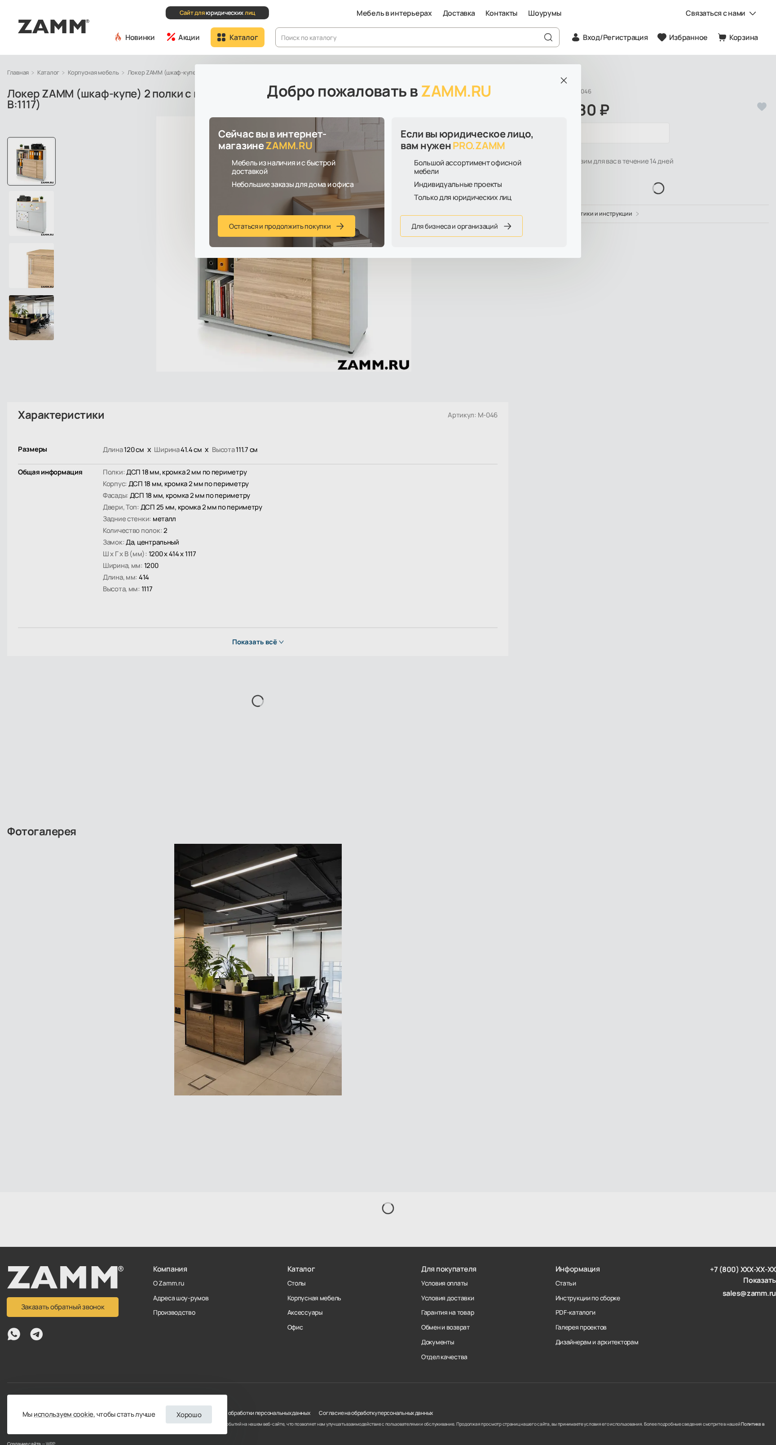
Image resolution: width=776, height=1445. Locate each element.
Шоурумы (544, 13)
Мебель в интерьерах (394, 13)
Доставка (459, 13)
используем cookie (63, 1414)
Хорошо (188, 1414)
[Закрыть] (563, 80)
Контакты (501, 13)
